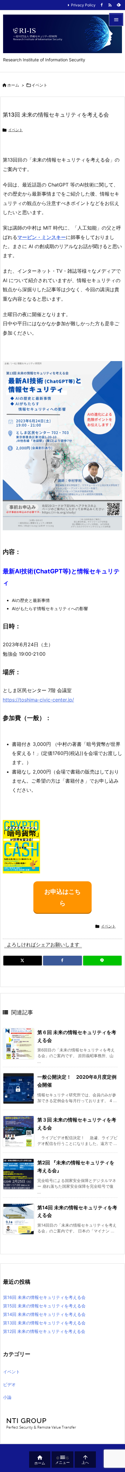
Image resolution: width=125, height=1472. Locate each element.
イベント (39, 85)
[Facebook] (101, 5)
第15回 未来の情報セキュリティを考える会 (44, 1305)
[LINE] (102, 960)
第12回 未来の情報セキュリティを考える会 (44, 1331)
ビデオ (9, 1384)
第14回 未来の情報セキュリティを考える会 (44, 1314)
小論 (7, 1397)
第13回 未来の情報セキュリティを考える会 (44, 1322)
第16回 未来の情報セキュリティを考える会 (44, 1297)
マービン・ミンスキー (41, 237)
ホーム (13, 85)
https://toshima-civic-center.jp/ (38, 700)
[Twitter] (22, 960)
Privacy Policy (83, 5)
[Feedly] (118, 5)
